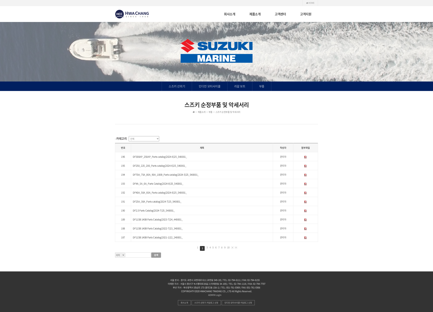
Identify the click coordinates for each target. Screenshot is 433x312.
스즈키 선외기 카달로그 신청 (206, 302)
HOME (311, 2)
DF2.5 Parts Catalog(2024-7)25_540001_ (154, 210)
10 (228, 247)
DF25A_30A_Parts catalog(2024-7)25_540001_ (157, 201)
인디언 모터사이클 (209, 86)
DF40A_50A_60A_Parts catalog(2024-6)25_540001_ (160, 192)
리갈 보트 (239, 86)
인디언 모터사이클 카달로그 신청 (238, 302)
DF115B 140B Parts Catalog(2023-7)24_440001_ (158, 219)
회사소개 (229, 14)
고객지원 (305, 14)
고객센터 (280, 14)
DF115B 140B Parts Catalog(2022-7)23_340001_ (158, 228)
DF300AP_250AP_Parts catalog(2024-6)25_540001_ (160, 156)
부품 (261, 86)
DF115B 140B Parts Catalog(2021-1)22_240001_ (158, 237)
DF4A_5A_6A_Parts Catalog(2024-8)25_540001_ (158, 183)
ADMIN (211, 294)
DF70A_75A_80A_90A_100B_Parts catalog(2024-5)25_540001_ (166, 174)
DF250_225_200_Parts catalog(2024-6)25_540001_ (159, 165)
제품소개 (254, 14)
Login (218, 294)
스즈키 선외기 (177, 86)
